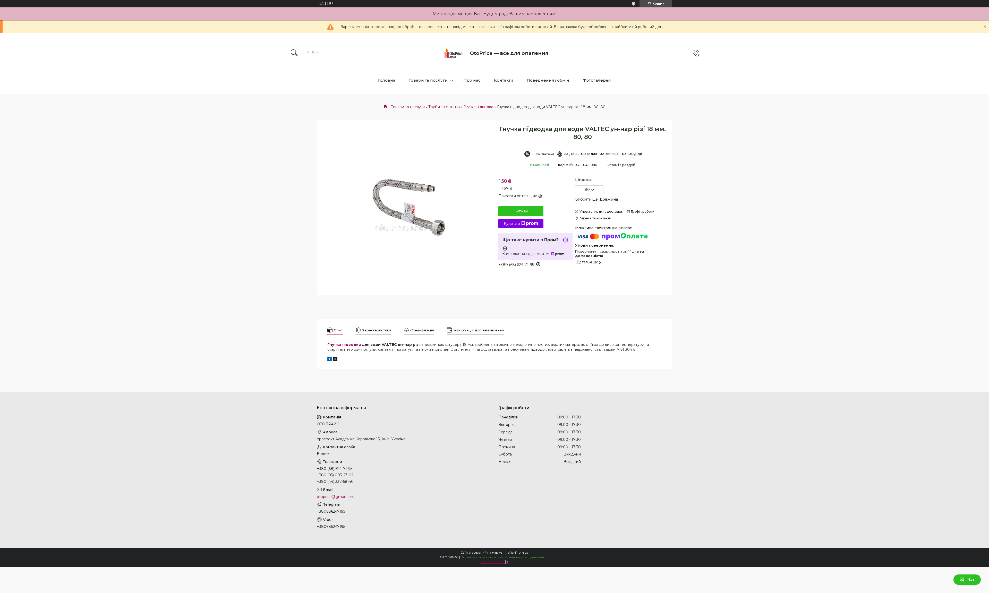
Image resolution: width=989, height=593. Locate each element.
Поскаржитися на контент (482, 557)
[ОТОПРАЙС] (453, 53)
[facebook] (329, 359)
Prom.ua (521, 552)
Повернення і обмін (548, 80)
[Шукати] (294, 53)
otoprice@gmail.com (336, 496)
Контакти (503, 80)
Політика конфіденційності (527, 557)
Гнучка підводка (478, 107)
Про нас (472, 80)
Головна (386, 80)
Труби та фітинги (444, 107)
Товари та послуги (428, 80)
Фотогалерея (597, 80)
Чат (971, 579)
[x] (335, 359)
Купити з (512, 223)
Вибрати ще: (596, 199)
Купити (521, 211)
